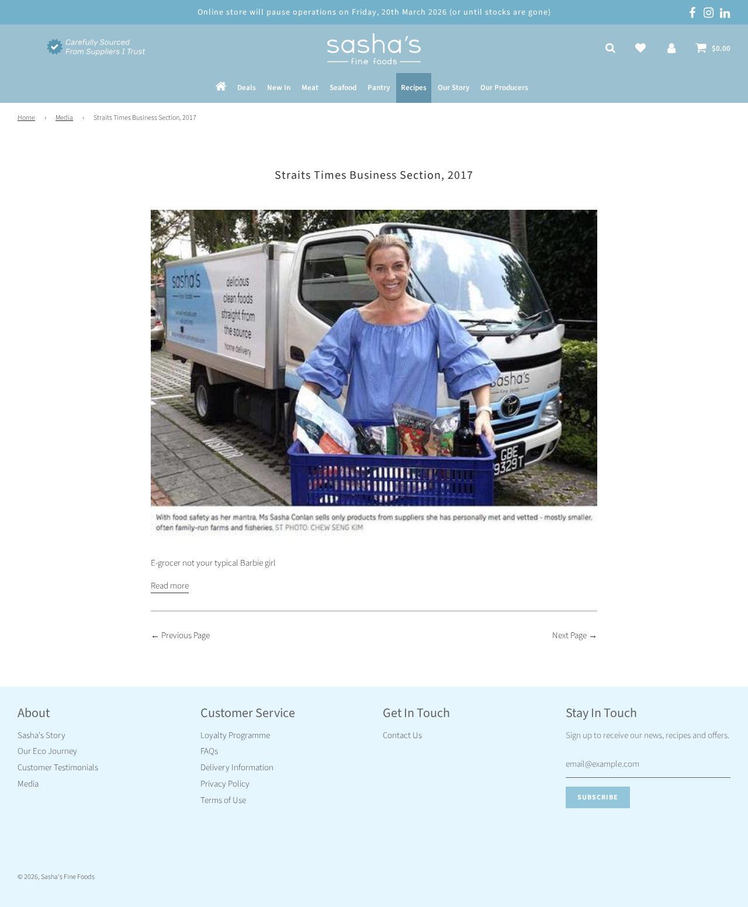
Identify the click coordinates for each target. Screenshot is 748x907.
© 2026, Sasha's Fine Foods (56, 877)
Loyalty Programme (235, 735)
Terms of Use (223, 800)
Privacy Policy (225, 784)
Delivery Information (236, 767)
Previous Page (185, 635)
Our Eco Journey (47, 751)
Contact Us (402, 735)
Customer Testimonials (58, 767)
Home (26, 118)
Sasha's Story (41, 735)
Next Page (569, 635)
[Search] (610, 49)
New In (278, 88)
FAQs (209, 751)
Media (64, 118)
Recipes (414, 88)
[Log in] (671, 49)
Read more (170, 586)
